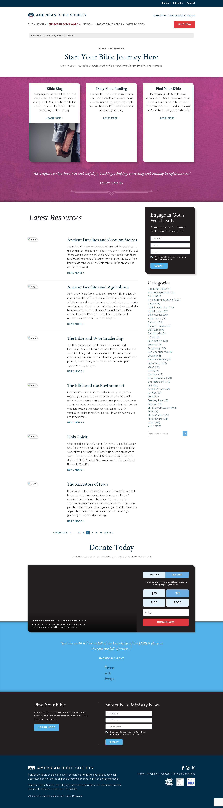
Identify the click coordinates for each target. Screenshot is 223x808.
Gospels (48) (155, 356)
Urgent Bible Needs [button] (108, 24)
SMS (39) (153, 412)
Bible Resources (66, 36)
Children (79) (155, 322)
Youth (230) (154, 426)
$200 (177, 602)
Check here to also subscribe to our (170, 258)
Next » (108, 533)
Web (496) (154, 423)
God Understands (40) (160, 352)
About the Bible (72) (159, 289)
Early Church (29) (158, 341)
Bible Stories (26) (158, 315)
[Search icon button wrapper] (185, 433)
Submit (159, 266)
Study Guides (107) (158, 415)
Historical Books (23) (160, 360)
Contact (191, 3)
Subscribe (178, 3)
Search (165, 3)
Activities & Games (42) (161, 293)
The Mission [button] (36, 24)
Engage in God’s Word (43, 36)
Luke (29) (153, 371)
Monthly (154, 575)
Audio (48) (154, 304)
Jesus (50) (154, 367)
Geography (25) (157, 348)
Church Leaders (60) (159, 326)
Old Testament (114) (159, 382)
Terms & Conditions (184, 774)
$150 (154, 602)
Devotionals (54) (157, 333)
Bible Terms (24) (157, 319)
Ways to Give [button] (135, 24)
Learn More (54, 118)
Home (141, 774)
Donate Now (166, 622)
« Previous (60, 533)
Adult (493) (154, 296)
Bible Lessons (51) (158, 311)
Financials (153, 774)
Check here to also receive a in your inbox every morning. (127, 733)
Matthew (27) (155, 374)
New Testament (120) (160, 378)
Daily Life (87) (156, 330)
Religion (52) (155, 404)
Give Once (177, 575)
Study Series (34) (158, 419)
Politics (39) (154, 393)
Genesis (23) (155, 345)
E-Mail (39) (154, 337)
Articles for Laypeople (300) (164, 300)
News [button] (86, 24)
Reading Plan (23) (158, 400)
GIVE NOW (184, 24)
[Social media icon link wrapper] (183, 768)
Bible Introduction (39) (161, 308)
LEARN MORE (46, 727)
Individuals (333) (157, 363)
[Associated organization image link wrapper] (169, 782)
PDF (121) (153, 386)
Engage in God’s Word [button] (63, 24)
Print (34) (153, 397)
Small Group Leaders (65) (162, 408)
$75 (177, 593)
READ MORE (74, 273)
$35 (154, 593)
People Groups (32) (159, 389)
